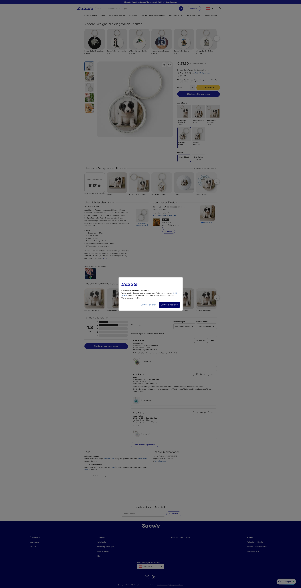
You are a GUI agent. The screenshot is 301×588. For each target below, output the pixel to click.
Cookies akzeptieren (169, 305)
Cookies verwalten (148, 305)
